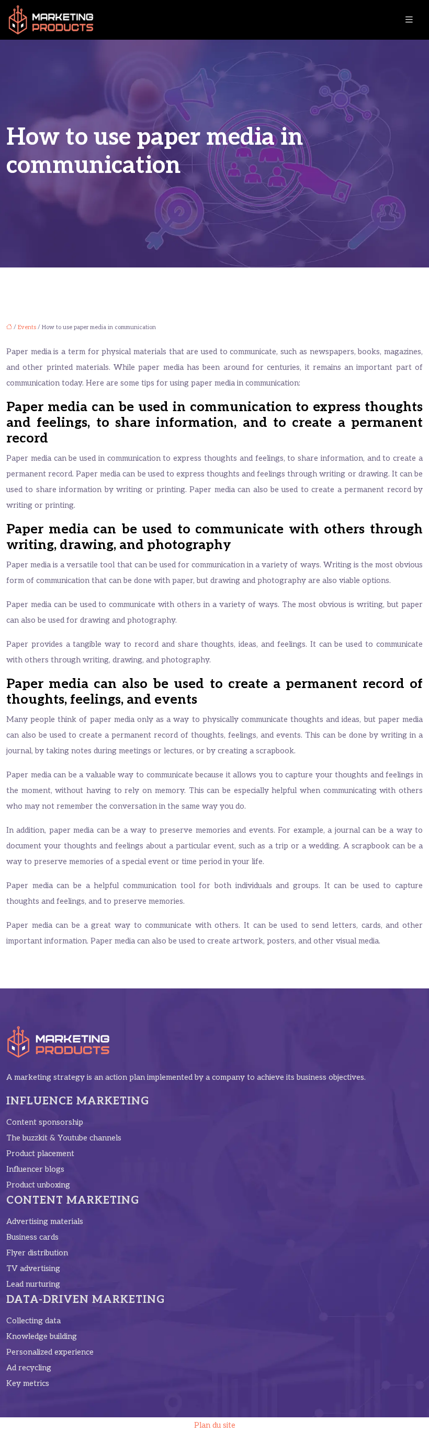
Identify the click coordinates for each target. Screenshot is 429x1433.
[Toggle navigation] (409, 19)
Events (27, 327)
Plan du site (214, 1425)
